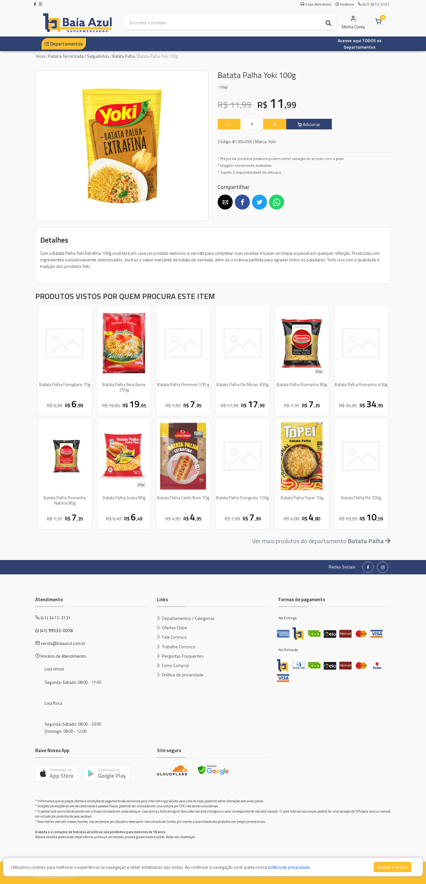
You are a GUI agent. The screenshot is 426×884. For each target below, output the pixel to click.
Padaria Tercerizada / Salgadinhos (78, 56)
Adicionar (311, 124)
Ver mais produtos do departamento (318, 541)
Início (40, 56)
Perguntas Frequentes (183, 656)
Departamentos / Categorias (188, 618)
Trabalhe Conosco (178, 646)
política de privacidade (289, 867)
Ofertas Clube (174, 627)
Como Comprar (175, 665)
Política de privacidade (183, 674)
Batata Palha (123, 56)
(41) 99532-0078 (56, 630)
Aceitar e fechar (392, 867)
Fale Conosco (174, 637)
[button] (225, 202)
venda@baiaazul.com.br (63, 643)
